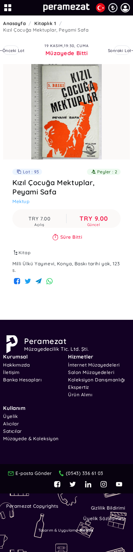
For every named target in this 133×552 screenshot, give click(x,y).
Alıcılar (11, 424)
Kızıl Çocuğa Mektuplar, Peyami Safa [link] (46, 30)
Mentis (86, 530)
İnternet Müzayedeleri (94, 365)
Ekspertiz (78, 387)
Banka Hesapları (22, 380)
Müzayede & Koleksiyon (31, 438)
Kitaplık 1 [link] (45, 23)
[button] (125, 7)
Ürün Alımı (80, 395)
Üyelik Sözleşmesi (104, 518)
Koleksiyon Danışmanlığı (96, 380)
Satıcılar (12, 431)
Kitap (25, 252)
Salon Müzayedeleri (91, 372)
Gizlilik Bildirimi (108, 508)
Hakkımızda (16, 365)
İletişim (11, 372)
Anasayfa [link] (14, 23)
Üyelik (10, 416)
